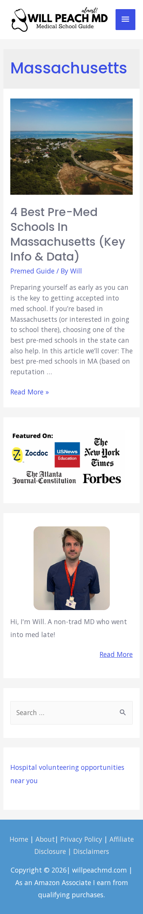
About (45, 839)
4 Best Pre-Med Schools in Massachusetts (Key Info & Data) (67, 234)
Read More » (29, 391)
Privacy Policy (81, 839)
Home (19, 839)
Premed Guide (32, 270)
